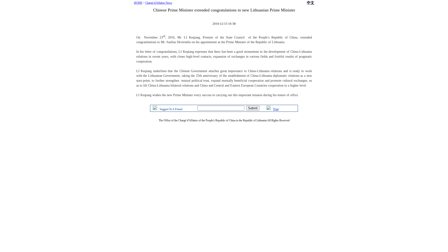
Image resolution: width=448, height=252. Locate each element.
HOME (138, 2)
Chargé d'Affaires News (158, 2)
